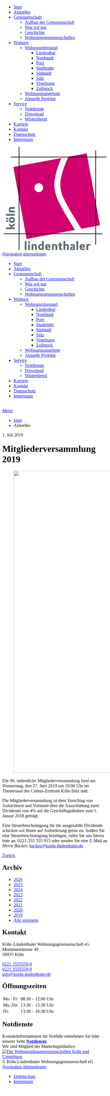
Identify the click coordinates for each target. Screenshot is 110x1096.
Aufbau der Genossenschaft (49, 22)
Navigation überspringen (24, 254)
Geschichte (35, 32)
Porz (40, 63)
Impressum (23, 139)
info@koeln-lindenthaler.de (26, 974)
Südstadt (43, 73)
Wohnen (21, 42)
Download (34, 113)
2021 (18, 904)
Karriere (21, 124)
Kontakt (21, 129)
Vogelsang (45, 83)
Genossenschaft (27, 17)
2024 (18, 889)
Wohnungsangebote (42, 93)
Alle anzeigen (26, 920)
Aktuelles (22, 12)
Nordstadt (45, 57)
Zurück (8, 855)
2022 (18, 899)
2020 (18, 910)
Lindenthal (45, 52)
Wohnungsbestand (41, 47)
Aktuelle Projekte (40, 98)
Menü (7, 410)
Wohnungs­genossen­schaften (50, 37)
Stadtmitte (45, 68)
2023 (18, 894)
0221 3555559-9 (17, 969)
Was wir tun (35, 27)
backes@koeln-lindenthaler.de (56, 845)
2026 (18, 879)
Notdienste (34, 108)
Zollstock (44, 88)
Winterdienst (36, 119)
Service (20, 103)
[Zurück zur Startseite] (55, 248)
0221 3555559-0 (17, 964)
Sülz (40, 78)
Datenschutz (25, 134)
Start (18, 7)
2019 (18, 915)
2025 (18, 884)
